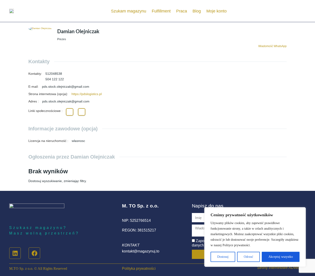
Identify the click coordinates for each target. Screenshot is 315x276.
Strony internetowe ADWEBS (281, 268)
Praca (181, 11)
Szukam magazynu (128, 11)
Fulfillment (161, 11)
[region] (255, 237)
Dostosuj (223, 256)
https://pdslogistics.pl (86, 94)
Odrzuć (248, 256)
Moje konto (216, 11)
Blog (197, 11)
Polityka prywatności (139, 268)
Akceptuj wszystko (280, 256)
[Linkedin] (15, 253)
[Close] (301, 211)
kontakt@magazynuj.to (140, 251)
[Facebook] (34, 253)
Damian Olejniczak (78, 31)
